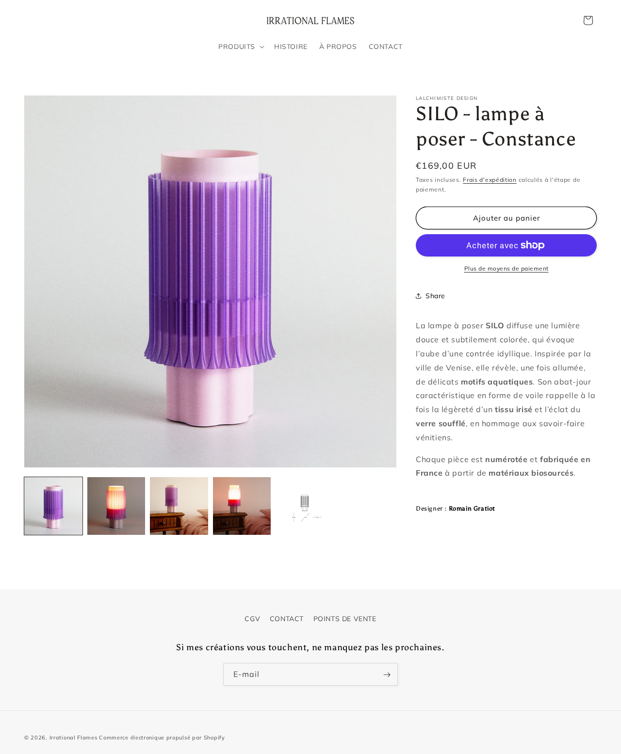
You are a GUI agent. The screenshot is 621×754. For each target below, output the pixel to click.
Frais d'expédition (490, 179)
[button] (240, 46)
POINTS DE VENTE (344, 618)
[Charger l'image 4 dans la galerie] (242, 506)
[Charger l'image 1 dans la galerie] (53, 506)
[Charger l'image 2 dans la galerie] (116, 506)
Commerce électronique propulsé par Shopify (162, 737)
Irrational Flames (73, 737)
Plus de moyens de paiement (506, 268)
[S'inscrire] (386, 674)
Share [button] (435, 295)
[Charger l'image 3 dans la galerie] (179, 506)
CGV (252, 618)
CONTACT (287, 618)
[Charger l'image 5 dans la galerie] (305, 506)
